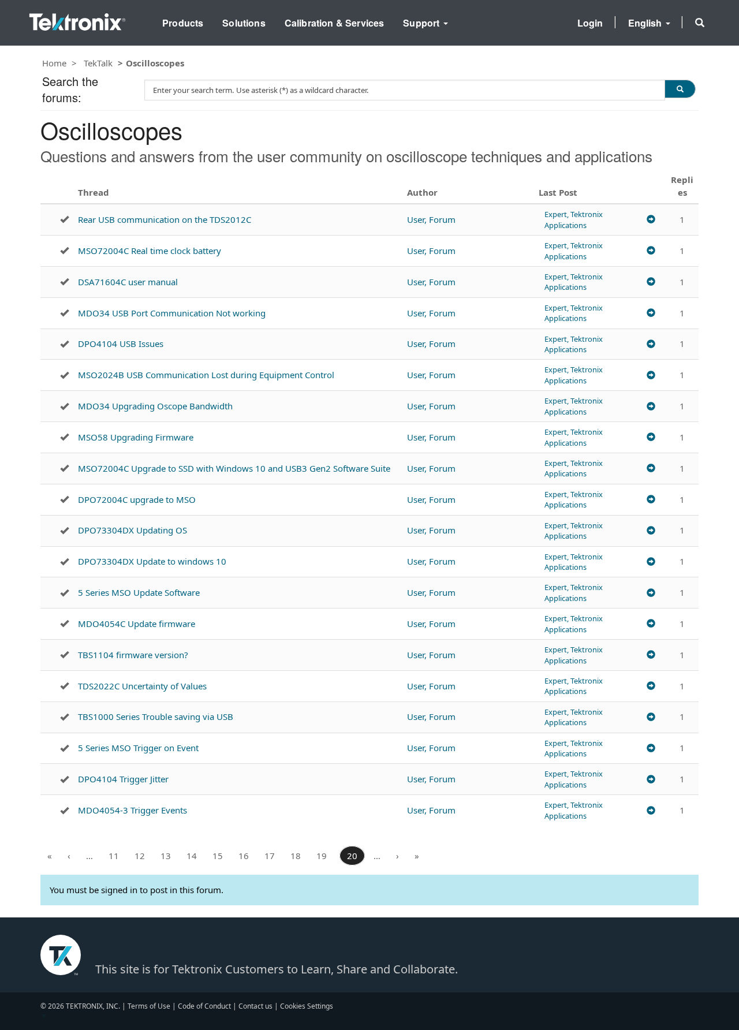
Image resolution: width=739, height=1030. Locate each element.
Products (182, 22)
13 (166, 855)
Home (54, 63)
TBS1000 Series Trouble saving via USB (155, 716)
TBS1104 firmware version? (133, 654)
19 (321, 855)
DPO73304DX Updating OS (132, 530)
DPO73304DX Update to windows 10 (152, 561)
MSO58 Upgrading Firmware (135, 437)
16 (243, 855)
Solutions (243, 22)
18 (295, 855)
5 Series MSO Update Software (139, 592)
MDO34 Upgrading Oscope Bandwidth (155, 406)
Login (590, 22)
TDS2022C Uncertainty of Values (142, 686)
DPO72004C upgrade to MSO (137, 499)
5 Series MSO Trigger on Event (138, 747)
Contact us (255, 1006)
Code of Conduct (204, 1006)
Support (422, 22)
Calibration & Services (335, 22)
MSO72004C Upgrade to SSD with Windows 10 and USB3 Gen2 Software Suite (234, 468)
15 (217, 855)
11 (114, 855)
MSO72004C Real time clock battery (149, 250)
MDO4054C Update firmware (136, 623)
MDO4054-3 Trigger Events (132, 810)
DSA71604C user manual (128, 282)
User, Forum (431, 219)
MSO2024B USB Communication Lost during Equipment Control (206, 374)
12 (140, 855)
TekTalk (98, 63)
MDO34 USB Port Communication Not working (172, 313)
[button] (699, 22)
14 (191, 855)
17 (269, 855)
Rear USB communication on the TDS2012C (164, 219)
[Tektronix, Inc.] (77, 19)
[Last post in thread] (651, 219)
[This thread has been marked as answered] (64, 219)
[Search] (680, 89)
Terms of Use (149, 1006)
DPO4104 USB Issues (120, 343)
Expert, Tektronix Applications (573, 219)
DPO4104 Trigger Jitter (123, 779)
